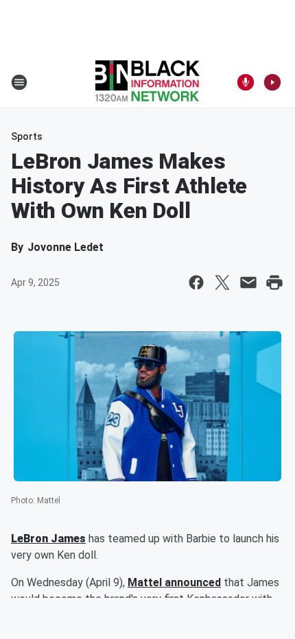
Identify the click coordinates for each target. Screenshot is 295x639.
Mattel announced (174, 582)
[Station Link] (147, 82)
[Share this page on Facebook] (196, 282)
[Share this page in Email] (248, 282)
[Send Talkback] (245, 82)
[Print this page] (274, 282)
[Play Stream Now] (272, 82)
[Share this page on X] (222, 282)
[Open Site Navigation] (19, 82)
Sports (27, 136)
